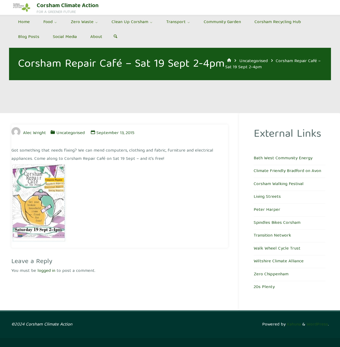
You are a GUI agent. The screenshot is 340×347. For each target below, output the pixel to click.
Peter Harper (267, 210)
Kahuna (293, 324)
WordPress (317, 324)
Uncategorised (253, 61)
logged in (46, 271)
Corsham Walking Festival (279, 184)
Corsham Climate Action (68, 6)
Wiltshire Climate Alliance (279, 261)
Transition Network (272, 235)
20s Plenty (264, 287)
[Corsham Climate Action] (21, 7)
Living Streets (267, 197)
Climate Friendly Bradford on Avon (287, 171)
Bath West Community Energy (283, 158)
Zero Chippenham (271, 274)
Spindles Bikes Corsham (277, 223)
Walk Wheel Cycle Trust (277, 248)
